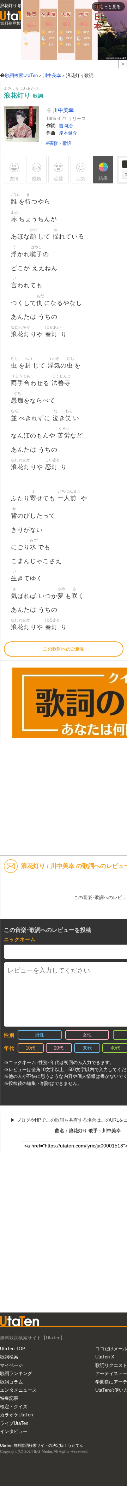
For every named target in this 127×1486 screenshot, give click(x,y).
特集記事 (9, 1398)
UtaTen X (104, 1356)
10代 (30, 1048)
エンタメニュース (18, 1390)
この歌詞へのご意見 (63, 649)
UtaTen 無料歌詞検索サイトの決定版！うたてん (41, 1445)
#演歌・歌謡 (59, 143)
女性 (87, 1035)
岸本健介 (68, 133)
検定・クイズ (14, 1406)
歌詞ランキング (16, 1373)
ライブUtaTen (14, 1423)
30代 (87, 1048)
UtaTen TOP (12, 1348)
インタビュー (14, 1431)
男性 (39, 1035)
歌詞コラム (11, 1382)
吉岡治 (66, 125)
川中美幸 (62, 110)
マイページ (11, 1365)
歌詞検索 (9, 1356)
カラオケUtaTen (16, 1414)
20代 (59, 1048)
